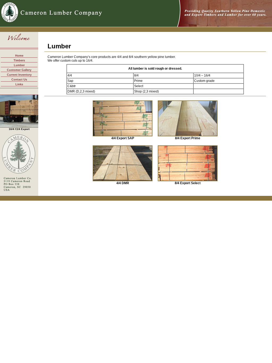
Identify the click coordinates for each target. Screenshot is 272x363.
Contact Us (19, 79)
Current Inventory (19, 74)
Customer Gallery (19, 69)
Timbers (19, 60)
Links (19, 84)
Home (19, 55)
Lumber (19, 65)
